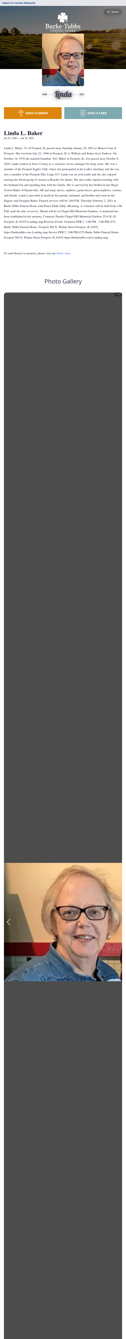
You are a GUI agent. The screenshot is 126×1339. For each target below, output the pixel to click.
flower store (63, 253)
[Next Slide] (117, 922)
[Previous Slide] (8, 922)
